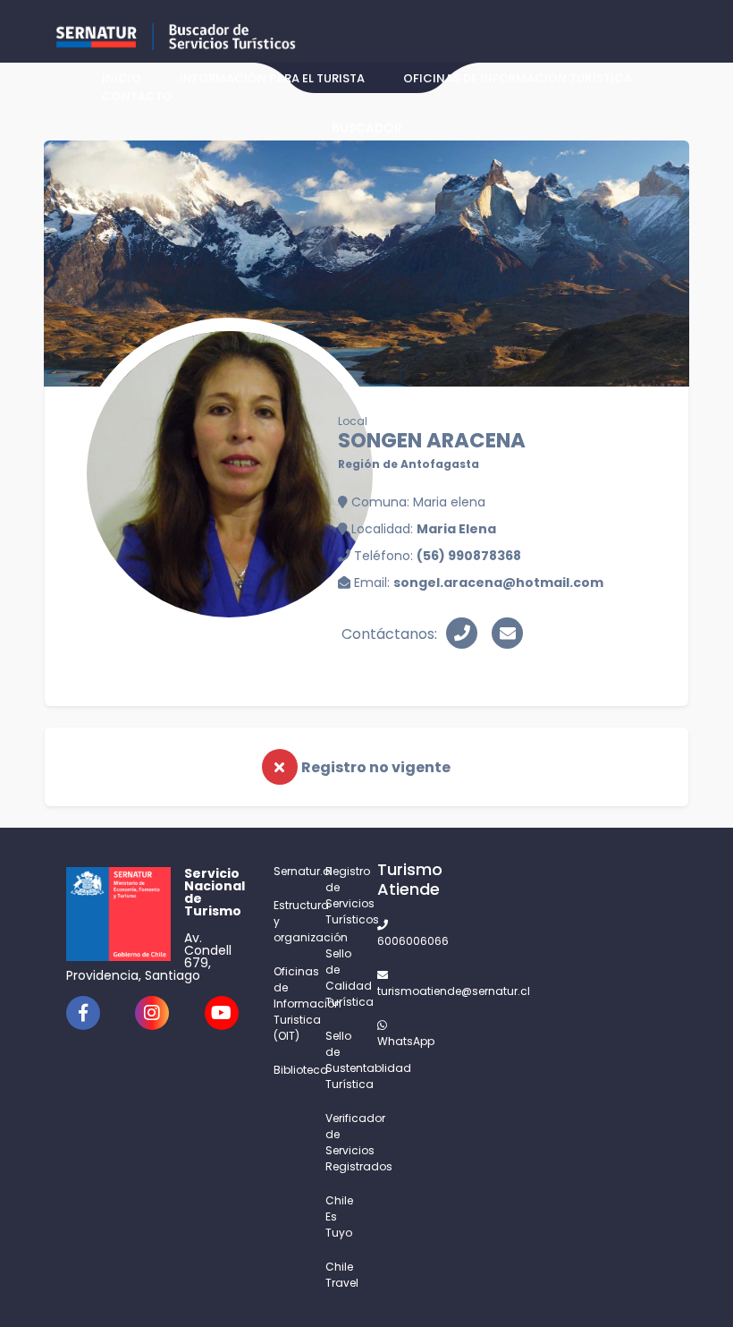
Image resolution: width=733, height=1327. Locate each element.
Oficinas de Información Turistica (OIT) (289, 1003)
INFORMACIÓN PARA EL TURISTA (272, 78)
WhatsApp (392, 1041)
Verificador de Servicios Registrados (340, 1142)
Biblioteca (289, 1069)
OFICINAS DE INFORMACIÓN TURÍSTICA (517, 78)
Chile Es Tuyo (339, 1216)
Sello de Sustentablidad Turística (340, 1060)
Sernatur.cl (289, 871)
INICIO (121, 78)
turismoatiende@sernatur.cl (392, 991)
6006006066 (392, 940)
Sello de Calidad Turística (340, 977)
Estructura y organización (289, 921)
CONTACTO (137, 96)
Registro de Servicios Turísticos (340, 895)
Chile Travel (340, 1274)
